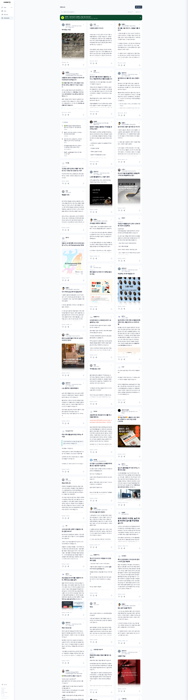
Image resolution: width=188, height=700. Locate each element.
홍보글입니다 (64, 166)
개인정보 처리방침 (4, 692)
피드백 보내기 (3, 688)
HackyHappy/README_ (96, 420)
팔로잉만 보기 (138, 11)
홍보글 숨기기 (130, 11)
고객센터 (2, 689)
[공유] (68, 65)
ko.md (104, 420)
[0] (63, 65)
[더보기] (83, 24)
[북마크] (83, 65)
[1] (63, 327)
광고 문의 (2, 693)
